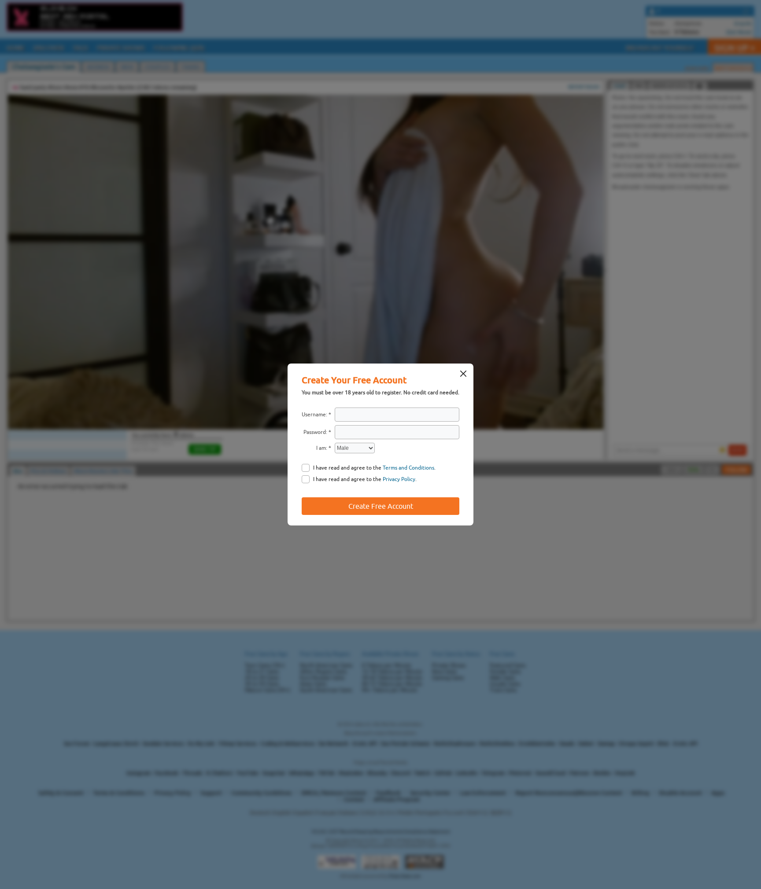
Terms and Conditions (408, 468)
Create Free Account (380, 506)
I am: (321, 448)
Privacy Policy (399, 479)
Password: (315, 432)
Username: (314, 414)
